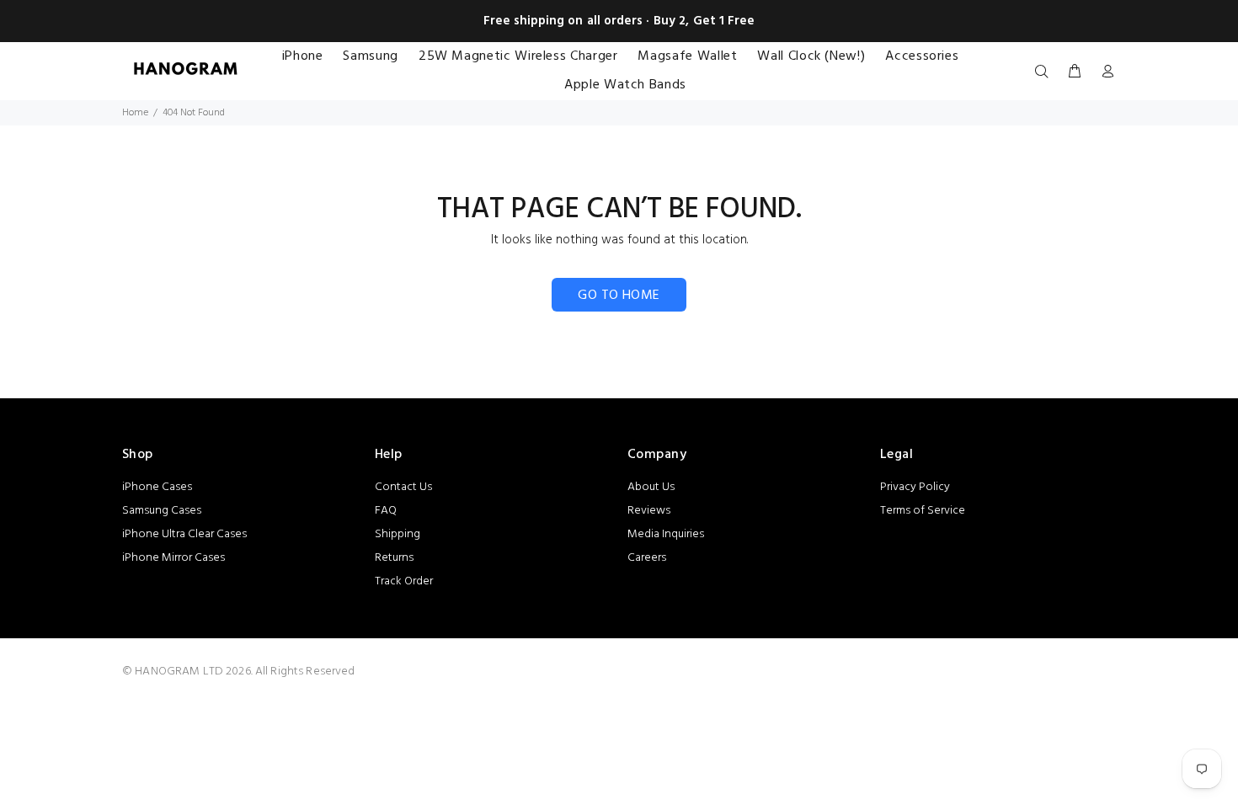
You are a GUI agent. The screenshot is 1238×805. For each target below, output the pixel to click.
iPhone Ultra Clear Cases (184, 534)
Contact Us (403, 487)
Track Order (404, 581)
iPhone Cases (157, 487)
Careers (646, 558)
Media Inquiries (665, 534)
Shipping (397, 534)
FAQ (386, 510)
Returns (394, 558)
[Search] (1045, 72)
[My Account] (1104, 72)
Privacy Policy (915, 487)
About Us (651, 487)
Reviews (648, 510)
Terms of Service (922, 510)
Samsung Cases (161, 510)
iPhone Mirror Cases (173, 558)
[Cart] (1074, 72)
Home (135, 112)
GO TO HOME (619, 296)
